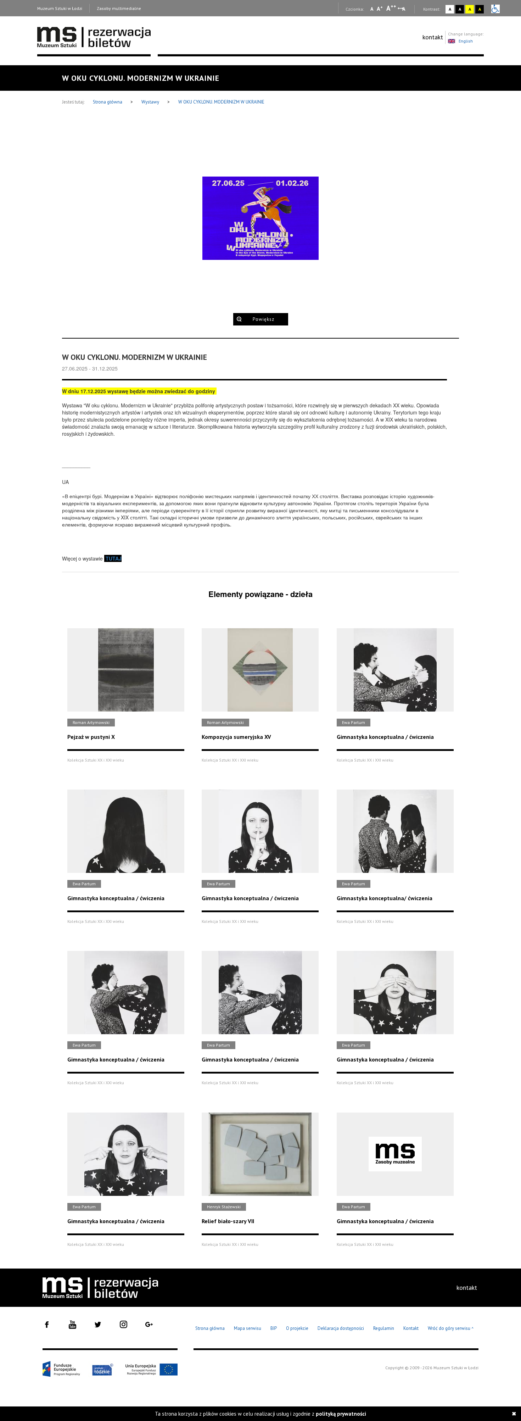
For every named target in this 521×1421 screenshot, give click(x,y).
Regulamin (383, 1328)
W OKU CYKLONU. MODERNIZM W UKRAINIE (221, 102)
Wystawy (150, 102)
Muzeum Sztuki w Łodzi (59, 8)
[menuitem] (432, 37)
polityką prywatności (341, 1413)
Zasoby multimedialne (119, 8)
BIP (273, 1328)
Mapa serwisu (247, 1328)
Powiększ (263, 319)
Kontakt (411, 1328)
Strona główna (108, 102)
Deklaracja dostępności (341, 1328)
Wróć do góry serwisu (451, 1328)
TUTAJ (114, 558)
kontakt (432, 37)
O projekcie (297, 1328)
